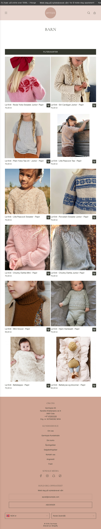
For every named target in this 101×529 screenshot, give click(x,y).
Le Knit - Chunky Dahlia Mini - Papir (21, 273)
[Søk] (89, 13)
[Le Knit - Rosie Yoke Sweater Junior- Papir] (27, 79)
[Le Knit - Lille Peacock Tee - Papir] (73, 135)
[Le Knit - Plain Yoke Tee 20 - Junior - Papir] (27, 135)
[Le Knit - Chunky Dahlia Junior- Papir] (73, 247)
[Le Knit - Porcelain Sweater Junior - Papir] (73, 191)
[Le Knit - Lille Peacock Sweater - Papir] (27, 191)
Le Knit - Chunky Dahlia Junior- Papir (67, 273)
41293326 (52, 416)
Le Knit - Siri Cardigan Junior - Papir (67, 105)
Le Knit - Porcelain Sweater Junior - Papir (69, 217)
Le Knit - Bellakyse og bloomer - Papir (68, 385)
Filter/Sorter (50, 52)
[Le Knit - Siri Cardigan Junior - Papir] (73, 79)
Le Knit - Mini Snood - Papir (17, 329)
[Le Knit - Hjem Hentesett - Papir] (73, 303)
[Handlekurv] (95, 13)
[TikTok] (60, 476)
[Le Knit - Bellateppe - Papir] (27, 359)
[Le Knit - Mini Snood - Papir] (27, 303)
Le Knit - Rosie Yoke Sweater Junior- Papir (24, 105)
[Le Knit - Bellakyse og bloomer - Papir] (73, 359)
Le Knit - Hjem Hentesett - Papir (65, 329)
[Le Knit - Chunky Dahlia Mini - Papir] (27, 247)
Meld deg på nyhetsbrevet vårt (47, 3)
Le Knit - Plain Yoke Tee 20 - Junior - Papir (24, 161)
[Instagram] (47, 476)
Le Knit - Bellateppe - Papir (17, 385)
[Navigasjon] (6, 13)
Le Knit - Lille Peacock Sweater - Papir (22, 217)
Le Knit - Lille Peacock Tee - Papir (66, 161)
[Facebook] (41, 476)
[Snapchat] (54, 476)
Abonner (50, 505)
